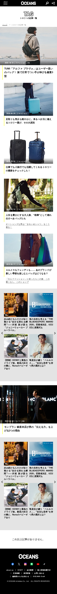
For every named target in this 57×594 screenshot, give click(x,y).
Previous (2, 333)
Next (55, 333)
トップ (4, 24)
